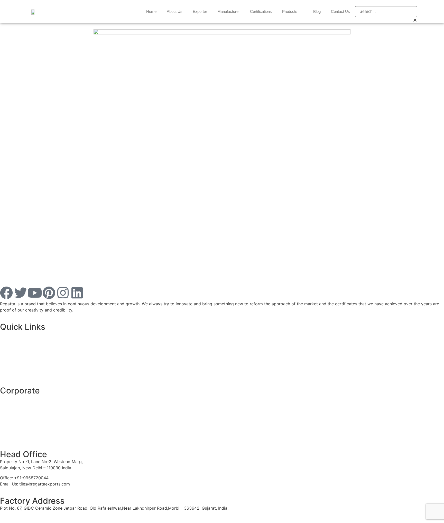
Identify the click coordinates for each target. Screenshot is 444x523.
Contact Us (340, 11)
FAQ (4, 363)
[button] (386, 3)
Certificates (11, 437)
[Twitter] (20, 292)
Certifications (261, 11)
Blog (317, 11)
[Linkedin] (77, 292)
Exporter (200, 11)
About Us (174, 11)
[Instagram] (63, 292)
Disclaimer (10, 344)
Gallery (7, 427)
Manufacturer (228, 11)
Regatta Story (13, 397)
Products (289, 11)
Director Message (17, 407)
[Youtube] (34, 292)
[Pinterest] (48, 292)
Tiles (4, 334)
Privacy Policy (13, 353)
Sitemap (8, 373)
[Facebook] (6, 292)
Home (151, 11)
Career (6, 417)
